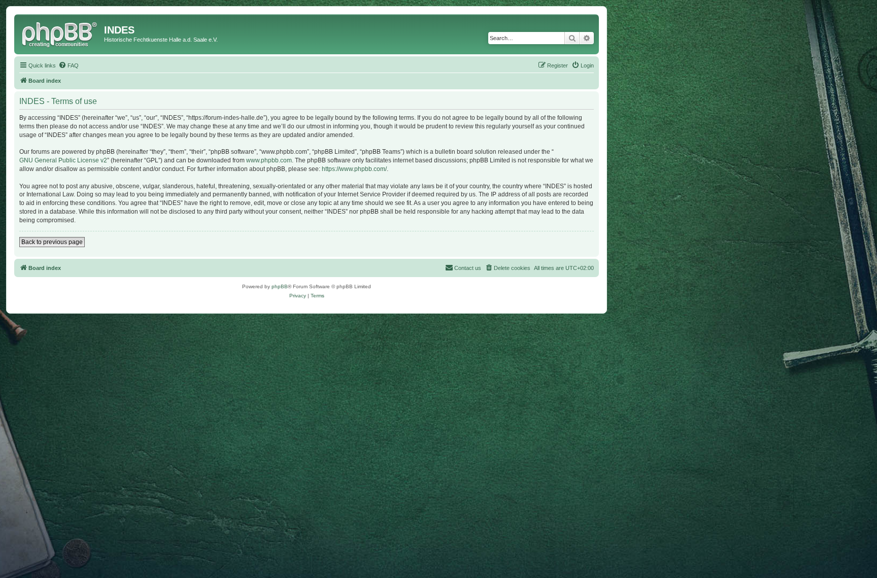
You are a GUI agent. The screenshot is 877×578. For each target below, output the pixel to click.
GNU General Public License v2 (63, 160)
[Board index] (60, 33)
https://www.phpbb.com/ (354, 169)
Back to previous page (52, 242)
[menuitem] (68, 65)
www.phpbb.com (269, 160)
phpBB (280, 286)
